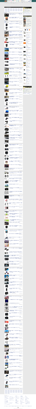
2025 (8, 390)
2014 (18, 9)
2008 (16, 10)
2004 (8, 11)
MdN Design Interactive (22, 402)
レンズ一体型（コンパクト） (12, 2)
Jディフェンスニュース (22, 397)
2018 (8, 9)
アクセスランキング (26, 7)
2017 (11, 9)
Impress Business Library (12, 398)
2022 (16, 390)
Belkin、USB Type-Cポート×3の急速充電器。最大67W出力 (15, 233)
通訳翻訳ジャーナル (22, 398)
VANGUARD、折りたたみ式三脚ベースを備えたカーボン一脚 (28, 55)
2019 (6, 9)
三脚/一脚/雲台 (22, 2)
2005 (6, 11)
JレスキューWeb (22, 399)
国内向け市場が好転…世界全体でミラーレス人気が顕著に (15, 377)
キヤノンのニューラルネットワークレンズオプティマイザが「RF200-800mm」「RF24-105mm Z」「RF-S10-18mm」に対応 (15, 252)
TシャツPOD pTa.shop (27, 401)
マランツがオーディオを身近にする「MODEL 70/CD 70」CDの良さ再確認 (28, 23)
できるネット (6, 403)
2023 (13, 390)
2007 (18, 10)
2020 (21, 390)
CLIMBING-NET (17, 401)
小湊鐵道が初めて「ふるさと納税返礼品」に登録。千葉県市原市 (15, 48)
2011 (8, 10)
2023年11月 (6, 388)
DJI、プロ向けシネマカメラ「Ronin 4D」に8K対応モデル (15, 164)
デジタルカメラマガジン (7, 402)
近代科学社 (16, 402)
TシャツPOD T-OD (17, 398)
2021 (18, 390)
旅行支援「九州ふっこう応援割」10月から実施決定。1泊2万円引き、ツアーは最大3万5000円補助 (27, 92)
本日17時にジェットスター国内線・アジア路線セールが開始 (28, 44)
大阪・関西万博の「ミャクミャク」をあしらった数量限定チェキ (15, 355)
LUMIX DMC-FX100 (28, 34)
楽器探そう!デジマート (17, 397)
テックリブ (21, 403)
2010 (11, 10)
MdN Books (22, 401)
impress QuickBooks (27, 398)
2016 (13, 9)
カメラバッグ (16, 2)
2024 (11, 390)
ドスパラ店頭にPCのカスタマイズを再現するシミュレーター (15, 21)
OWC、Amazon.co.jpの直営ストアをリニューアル (14, 327)
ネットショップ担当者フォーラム (12, 397)
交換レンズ (8, 2)
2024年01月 (21, 388)
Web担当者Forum (6, 397)
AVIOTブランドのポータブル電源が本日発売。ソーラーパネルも (15, 60)
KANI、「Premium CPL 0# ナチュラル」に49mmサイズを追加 (15, 54)
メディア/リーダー (19, 2)
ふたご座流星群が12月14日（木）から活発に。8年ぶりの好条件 (15, 299)
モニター (24, 2)
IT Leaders (6, 399)
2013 (21, 9)
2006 (21, 10)
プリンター (27, 2)
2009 (13, 10)
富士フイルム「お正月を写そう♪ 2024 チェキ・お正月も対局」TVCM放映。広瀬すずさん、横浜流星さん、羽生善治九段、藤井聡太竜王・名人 (15, 35)
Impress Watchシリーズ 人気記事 (28, 86)
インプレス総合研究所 (6, 398)
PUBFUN (26, 399)
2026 (6, 390)
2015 (16, 9)
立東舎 (16, 399)
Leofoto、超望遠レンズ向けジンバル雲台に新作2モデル (15, 344)
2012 (6, 10)
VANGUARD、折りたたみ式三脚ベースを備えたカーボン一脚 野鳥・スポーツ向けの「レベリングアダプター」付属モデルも (27, 13)
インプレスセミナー (11, 399)
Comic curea (27, 397)
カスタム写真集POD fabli (28, 402)
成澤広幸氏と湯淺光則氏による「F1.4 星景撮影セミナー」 (28, 48)
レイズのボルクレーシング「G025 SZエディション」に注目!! (28, 18)
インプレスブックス (11, 402)
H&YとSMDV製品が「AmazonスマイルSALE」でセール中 (28, 70)
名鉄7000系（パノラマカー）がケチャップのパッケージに (15, 296)
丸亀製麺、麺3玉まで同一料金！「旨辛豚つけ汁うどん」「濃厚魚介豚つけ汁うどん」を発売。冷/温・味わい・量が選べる (27, 89)
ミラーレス (5, 2)
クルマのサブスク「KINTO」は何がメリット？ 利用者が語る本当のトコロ (28, 25)
